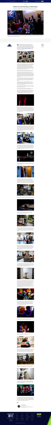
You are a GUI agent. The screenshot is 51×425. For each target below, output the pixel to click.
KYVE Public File (32, 415)
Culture (25, 4)
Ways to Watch (22, 418)
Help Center (17, 418)
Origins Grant (27, 415)
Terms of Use (32, 418)
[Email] (41, 45)
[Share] (41, 44)
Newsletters (39, 415)
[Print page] (43, 45)
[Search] (35, 1)
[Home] (10, 415)
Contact (16, 415)
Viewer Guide (22, 415)
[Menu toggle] (7, 1)
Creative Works (27, 418)
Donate (42, 1)
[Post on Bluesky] (43, 44)
